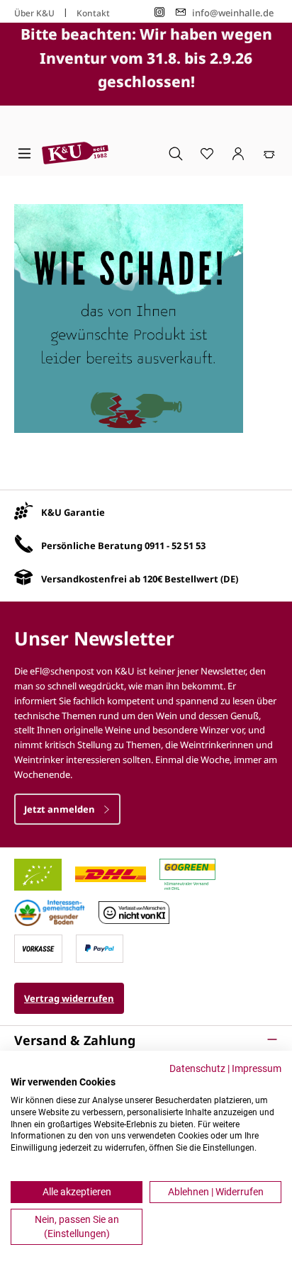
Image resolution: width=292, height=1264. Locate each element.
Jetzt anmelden (60, 809)
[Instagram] (159, 12)
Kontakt (93, 13)
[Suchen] (175, 153)
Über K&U (34, 13)
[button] (146, 1040)
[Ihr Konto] (238, 153)
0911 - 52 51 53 (175, 545)
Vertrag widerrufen (69, 998)
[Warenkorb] (269, 153)
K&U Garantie (73, 512)
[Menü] (24, 153)
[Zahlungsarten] (38, 947)
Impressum (256, 1068)
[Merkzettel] (207, 153)
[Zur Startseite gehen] (75, 153)
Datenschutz (197, 1068)
